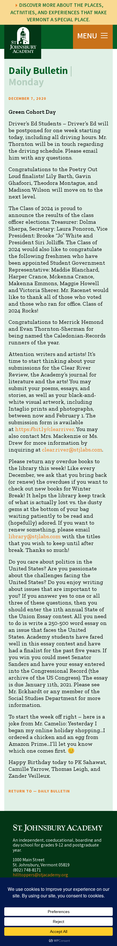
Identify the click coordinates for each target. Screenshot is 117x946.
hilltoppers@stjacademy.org (40, 875)
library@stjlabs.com (34, 536)
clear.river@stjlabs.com (72, 449)
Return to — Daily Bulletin (39, 791)
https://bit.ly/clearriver (44, 429)
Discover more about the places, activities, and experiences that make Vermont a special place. (59, 12)
